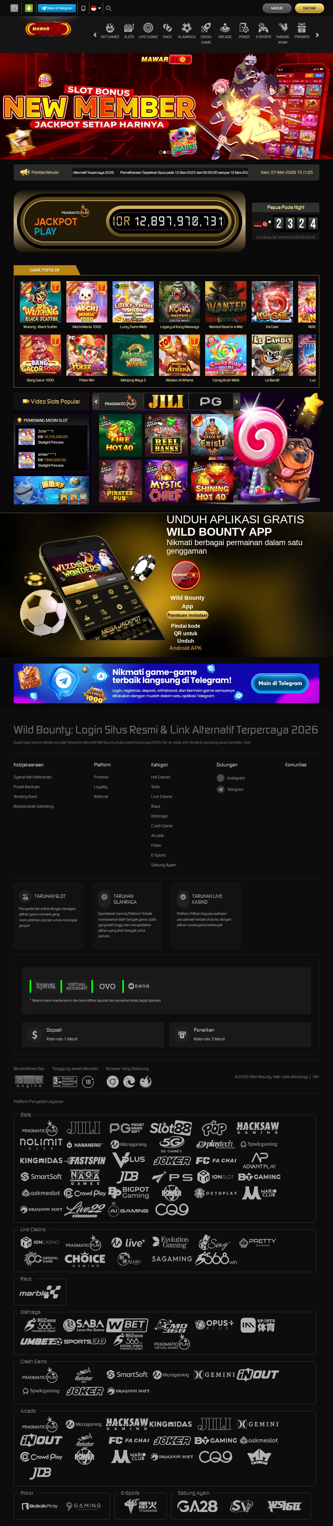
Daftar (309, 8)
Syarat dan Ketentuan (33, 777)
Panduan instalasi (187, 615)
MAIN (44, 302)
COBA (124, 428)
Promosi (302, 36)
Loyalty (100, 787)
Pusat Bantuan (27, 787)
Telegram (235, 789)
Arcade (225, 36)
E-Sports (263, 36)
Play (45, 232)
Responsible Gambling (34, 806)
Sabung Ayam (282, 39)
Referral (101, 796)
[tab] (121, 401)
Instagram (236, 778)
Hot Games (110, 36)
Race (167, 36)
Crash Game (206, 39)
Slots (129, 36)
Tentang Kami (25, 796)
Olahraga (187, 36)
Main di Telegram (60, 8)
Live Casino (148, 36)
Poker (244, 36)
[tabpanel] (166, 106)
